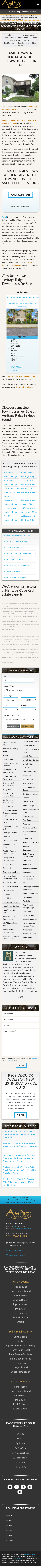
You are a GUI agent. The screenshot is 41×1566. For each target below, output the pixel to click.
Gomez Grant (8, 864)
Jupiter (34, 38)
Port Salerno (9, 43)
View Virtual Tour (15, 368)
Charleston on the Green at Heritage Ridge (12, 492)
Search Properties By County (22, 11)
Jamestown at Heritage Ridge (10, 510)
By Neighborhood (20, 1452)
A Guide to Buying (14, 547)
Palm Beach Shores (20, 1358)
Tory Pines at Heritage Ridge (10, 518)
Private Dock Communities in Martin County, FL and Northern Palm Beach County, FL (19, 1134)
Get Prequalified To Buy (16, 541)
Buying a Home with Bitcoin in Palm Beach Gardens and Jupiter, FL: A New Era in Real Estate (20, 1170)
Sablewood (27, 850)
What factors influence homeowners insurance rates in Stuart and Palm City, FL (20, 1146)
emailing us (16, 265)
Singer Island (20, 1367)
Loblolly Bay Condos (31, 760)
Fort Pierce (20, 1386)
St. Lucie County (20, 1381)
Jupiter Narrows (29, 746)
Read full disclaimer (25, 387)
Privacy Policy (34, 1058)
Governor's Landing (10, 872)
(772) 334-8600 (15, 1250)
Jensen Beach (22, 38)
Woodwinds (27, 938)
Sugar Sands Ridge (30, 893)
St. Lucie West (20, 1408)
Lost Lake (26, 768)
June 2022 (9, 1536)
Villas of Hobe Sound (31, 919)
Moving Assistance (14, 559)
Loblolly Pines (28, 764)
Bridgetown (7, 790)
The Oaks (26, 901)
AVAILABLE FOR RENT (20, 206)
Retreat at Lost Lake (31, 842)
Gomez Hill (7, 868)
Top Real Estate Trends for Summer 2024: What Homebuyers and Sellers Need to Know (19, 1182)
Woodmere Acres (29, 934)
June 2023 (9, 1526)
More (20, 997)
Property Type (8, 686)
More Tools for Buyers (16, 577)
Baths (23, 706)
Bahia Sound (8, 759)
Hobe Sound (12, 35)
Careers (14, 1197)
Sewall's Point (23, 43)
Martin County (20, 1281)
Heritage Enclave (9, 883)
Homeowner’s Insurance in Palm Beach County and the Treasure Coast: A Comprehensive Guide (20, 1158)
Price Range (7, 696)
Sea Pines (27, 872)
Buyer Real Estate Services (18, 535)
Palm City (28, 40)
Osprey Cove (28, 802)
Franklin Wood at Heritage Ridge (28, 490)
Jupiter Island (15, 40)
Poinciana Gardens (30, 828)
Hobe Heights (8, 894)
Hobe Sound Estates (11, 906)
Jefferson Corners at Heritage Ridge (29, 510)
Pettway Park (28, 816)
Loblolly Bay (27, 756)
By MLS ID (20, 1467)
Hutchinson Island (27, 35)
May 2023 (9, 1531)
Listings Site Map (19, 1558)
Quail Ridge (27, 838)
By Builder (20, 1462)
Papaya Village (28, 806)
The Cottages (28, 897)
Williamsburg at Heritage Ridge (28, 518)
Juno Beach (20, 1336)
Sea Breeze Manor (30, 868)
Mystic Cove (27, 783)
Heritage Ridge (8, 890)
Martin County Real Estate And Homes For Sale (19, 15)
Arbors (5, 755)
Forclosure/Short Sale (11, 715)
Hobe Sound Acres (10, 902)
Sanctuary (27, 861)
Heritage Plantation (10, 886)
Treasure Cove (28, 915)
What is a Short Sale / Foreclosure (21, 553)
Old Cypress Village (30, 794)
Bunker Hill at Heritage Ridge (10, 482)
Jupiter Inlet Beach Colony (20, 1345)
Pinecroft (26, 824)
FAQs (15, 1226)
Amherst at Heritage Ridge (10, 474)
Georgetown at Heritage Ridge (10, 502)
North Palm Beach (21, 1349)
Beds (5, 706)
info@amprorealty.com (24, 1228)
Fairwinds (6, 837)
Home (3, 15)
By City (20, 1433)
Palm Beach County (20, 1331)
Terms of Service (8, 1060)
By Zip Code (20, 1448)
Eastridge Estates (10, 833)
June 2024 (9, 1521)
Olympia (26, 798)
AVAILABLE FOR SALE (20, 195)
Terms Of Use (10, 1202)
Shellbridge (27, 883)
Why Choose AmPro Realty (18, 565)
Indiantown (9, 38)
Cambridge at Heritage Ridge (28, 482)
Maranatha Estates (30, 772)
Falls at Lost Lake (10, 841)
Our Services (23, 1197)
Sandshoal (27, 864)
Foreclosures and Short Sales (14, 1200)
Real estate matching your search (23, 376)
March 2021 (9, 1541)
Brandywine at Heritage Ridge (28, 474)
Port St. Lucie (20, 1404)
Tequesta (20, 46)
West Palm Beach (20, 1371)
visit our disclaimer (29, 1554)
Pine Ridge (27, 820)
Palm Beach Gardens (20, 1354)
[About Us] (8, 956)
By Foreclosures (20, 1457)
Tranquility (27, 912)
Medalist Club (28, 780)
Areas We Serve (13, 571)
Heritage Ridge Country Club (28, 502)
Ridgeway (26, 846)
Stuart (34, 43)
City (5, 676)
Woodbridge (27, 930)
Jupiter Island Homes (31, 742)
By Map (20, 1438)
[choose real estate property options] (13, 726)
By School (20, 1443)
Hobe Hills (7, 898)
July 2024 (9, 1516)
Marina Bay (27, 776)
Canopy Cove (8, 807)
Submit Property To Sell (25, 1202)
